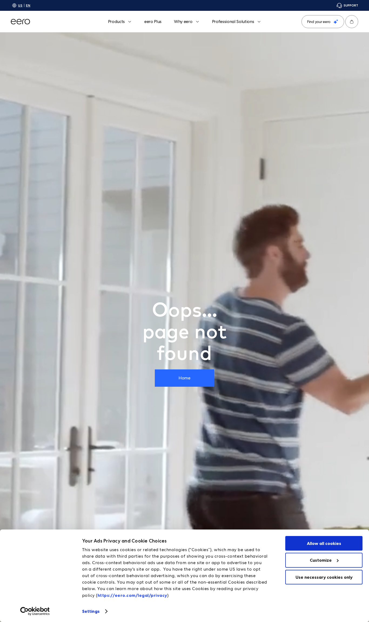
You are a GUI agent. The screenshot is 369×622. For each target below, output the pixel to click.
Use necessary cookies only (324, 577)
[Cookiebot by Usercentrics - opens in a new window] (35, 611)
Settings (91, 611)
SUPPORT (351, 5)
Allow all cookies (324, 543)
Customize (321, 560)
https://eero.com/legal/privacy (132, 595)
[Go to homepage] (20, 21)
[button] (351, 21)
